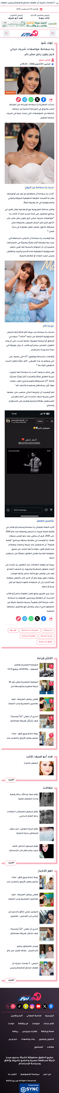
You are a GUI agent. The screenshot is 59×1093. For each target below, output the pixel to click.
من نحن (47, 1074)
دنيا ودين (12, 1039)
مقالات (50, 1047)
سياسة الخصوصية (29, 1074)
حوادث (11, 1024)
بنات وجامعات (28, 1039)
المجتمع (38, 1047)
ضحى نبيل (45, 60)
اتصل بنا (12, 1074)
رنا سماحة (48, 630)
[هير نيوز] (29, 996)
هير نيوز (13, 630)
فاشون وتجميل (46, 1039)
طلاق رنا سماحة (28, 636)
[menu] (52, 33)
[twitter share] (37, 99)
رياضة (15, 1032)
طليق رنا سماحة (45, 642)
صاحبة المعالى (33, 1016)
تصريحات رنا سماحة (30, 630)
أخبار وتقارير (17, 1016)
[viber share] (24, 99)
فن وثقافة (23, 1024)
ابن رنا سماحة (46, 636)
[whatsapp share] (31, 99)
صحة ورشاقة (47, 1032)
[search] (6, 33)
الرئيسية (49, 1016)
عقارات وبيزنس (29, 1032)
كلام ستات (48, 1024)
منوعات (36, 1024)
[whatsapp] (18, 99)
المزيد (11, 780)
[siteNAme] (29, 33)
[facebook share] (43, 99)
